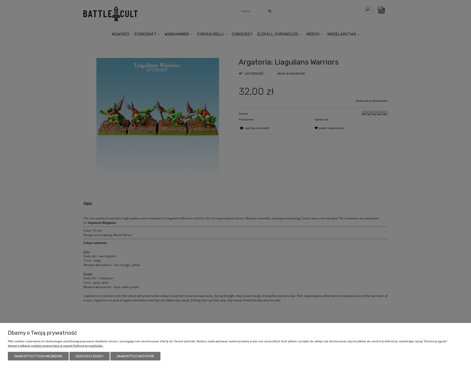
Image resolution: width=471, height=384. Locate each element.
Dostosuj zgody (90, 356)
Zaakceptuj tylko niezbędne (38, 356)
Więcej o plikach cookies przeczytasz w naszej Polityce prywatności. (55, 345)
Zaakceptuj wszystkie (135, 356)
